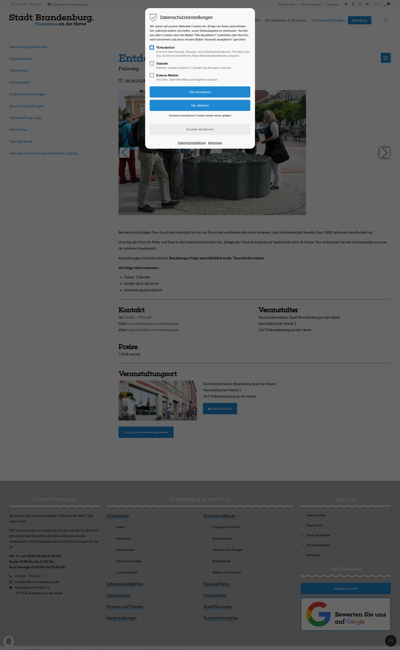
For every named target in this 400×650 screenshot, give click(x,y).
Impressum (215, 142)
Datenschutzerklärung (192, 142)
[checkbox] (152, 47)
